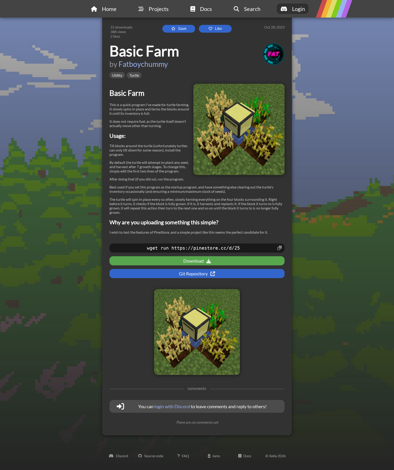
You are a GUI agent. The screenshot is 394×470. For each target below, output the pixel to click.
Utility (117, 75)
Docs (247, 456)
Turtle (134, 75)
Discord (121, 456)
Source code (153, 456)
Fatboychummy (143, 64)
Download (194, 261)
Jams (216, 456)
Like (218, 29)
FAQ (185, 456)
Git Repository (194, 273)
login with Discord (172, 406)
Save (182, 29)
